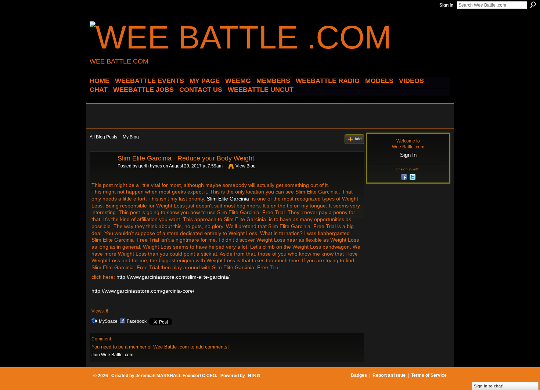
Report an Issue (389, 375)
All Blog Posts (103, 137)
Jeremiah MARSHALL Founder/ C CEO (176, 375)
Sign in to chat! (489, 386)
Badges (359, 375)
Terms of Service (429, 375)
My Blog (131, 137)
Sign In (446, 5)
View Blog (245, 166)
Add (357, 139)
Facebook (137, 321)
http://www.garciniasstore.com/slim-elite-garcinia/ (173, 277)
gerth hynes (150, 166)
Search (533, 4)
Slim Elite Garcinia (228, 199)
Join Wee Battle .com (112, 354)
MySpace (108, 321)
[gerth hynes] (101, 174)
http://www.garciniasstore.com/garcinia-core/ (142, 291)
